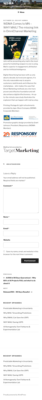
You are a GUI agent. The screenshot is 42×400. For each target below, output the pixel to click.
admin (25, 20)
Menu (22, 12)
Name (6, 217)
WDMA (8, 3)
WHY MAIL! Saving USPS (13, 322)
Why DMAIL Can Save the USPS (16, 318)
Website (6, 240)
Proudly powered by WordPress (14, 395)
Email (6, 229)
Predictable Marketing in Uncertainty (18, 308)
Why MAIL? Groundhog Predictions (17, 313)
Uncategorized (13, 164)
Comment (8, 186)
